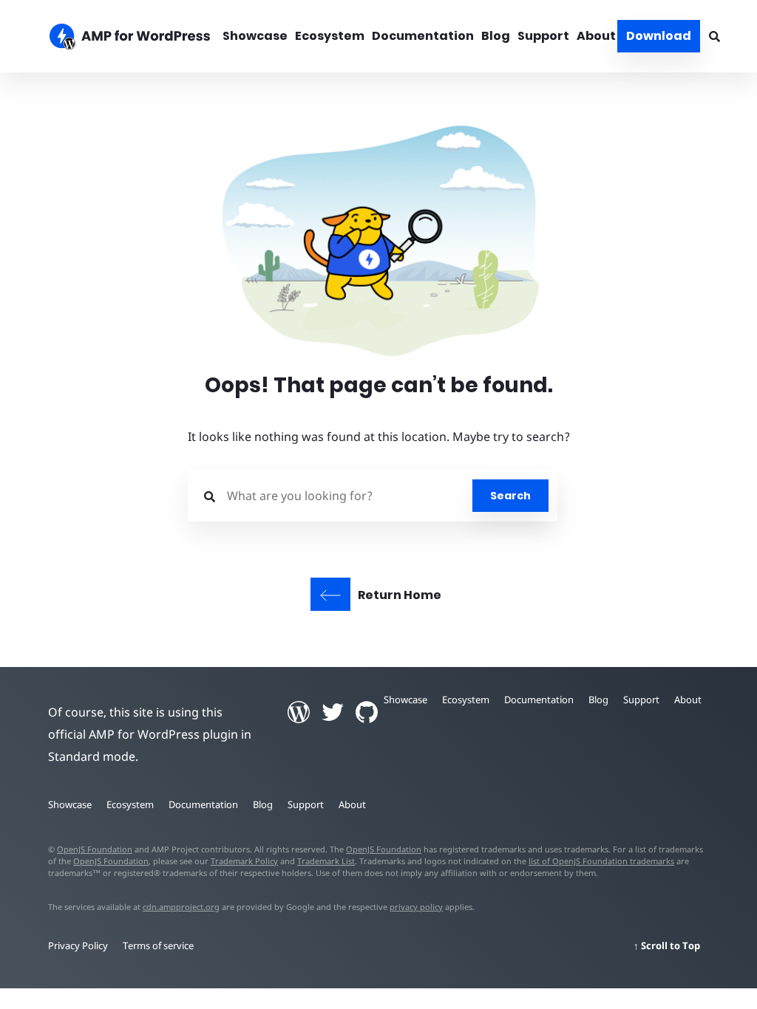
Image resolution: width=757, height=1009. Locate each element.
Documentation (423, 35)
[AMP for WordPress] (122, 38)
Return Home (399, 594)
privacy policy (416, 906)
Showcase (255, 35)
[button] (378, 494)
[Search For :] (334, 496)
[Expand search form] (714, 36)
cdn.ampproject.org (181, 906)
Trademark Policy (244, 860)
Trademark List (326, 860)
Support (543, 35)
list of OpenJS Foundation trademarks (601, 860)
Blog (495, 35)
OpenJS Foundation (94, 849)
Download (658, 35)
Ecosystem (329, 35)
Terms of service (158, 945)
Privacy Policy (78, 945)
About (596, 35)
